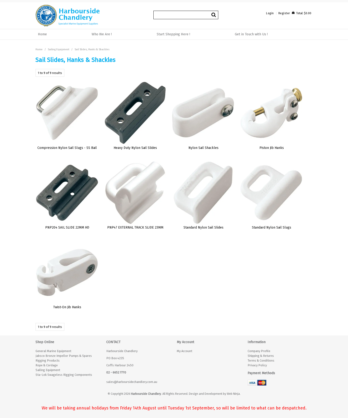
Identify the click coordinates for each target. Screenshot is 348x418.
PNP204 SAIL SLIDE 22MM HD (67, 227)
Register (284, 13)
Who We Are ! (102, 34)
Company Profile (259, 351)
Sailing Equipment (58, 49)
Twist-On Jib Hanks (67, 307)
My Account (184, 351)
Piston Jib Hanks (271, 148)
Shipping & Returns (261, 356)
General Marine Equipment (53, 351)
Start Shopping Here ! (173, 34)
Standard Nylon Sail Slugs (271, 227)
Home (42, 34)
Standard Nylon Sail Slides (203, 227)
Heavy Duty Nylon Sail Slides (135, 148)
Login (270, 13)
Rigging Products (48, 360)
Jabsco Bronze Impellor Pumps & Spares (64, 356)
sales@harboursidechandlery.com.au (131, 382)
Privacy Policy (257, 365)
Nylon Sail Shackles (203, 148)
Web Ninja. (234, 393)
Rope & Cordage (47, 365)
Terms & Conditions (261, 360)
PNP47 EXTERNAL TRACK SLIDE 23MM (135, 227)
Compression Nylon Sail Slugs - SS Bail (67, 148)
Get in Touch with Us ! (251, 34)
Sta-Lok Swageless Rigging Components (64, 375)
